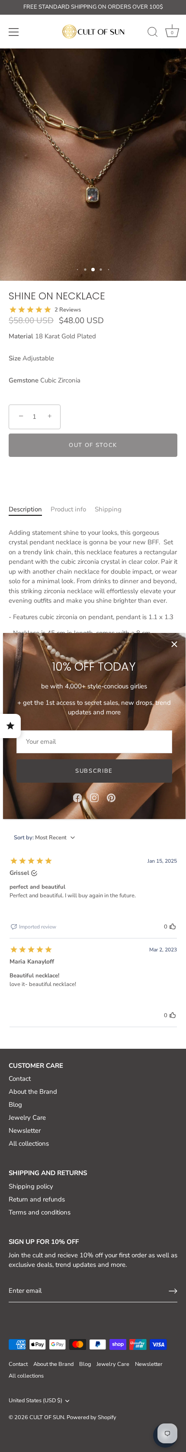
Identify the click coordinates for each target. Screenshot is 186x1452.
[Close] (174, 644)
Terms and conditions (40, 1212)
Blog (15, 1104)
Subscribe (94, 771)
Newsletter (25, 1130)
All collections (29, 1143)
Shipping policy (31, 1186)
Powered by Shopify (91, 1417)
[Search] (152, 33)
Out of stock (93, 445)
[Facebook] (77, 797)
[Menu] (13, 32)
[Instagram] (94, 797)
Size (15, 358)
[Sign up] (173, 1291)
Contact (20, 1078)
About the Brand (33, 1091)
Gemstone (23, 380)
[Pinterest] (111, 797)
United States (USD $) (35, 1400)
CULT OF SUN (46, 1417)
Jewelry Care (27, 1117)
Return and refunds (37, 1199)
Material (21, 336)
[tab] (25, 514)
